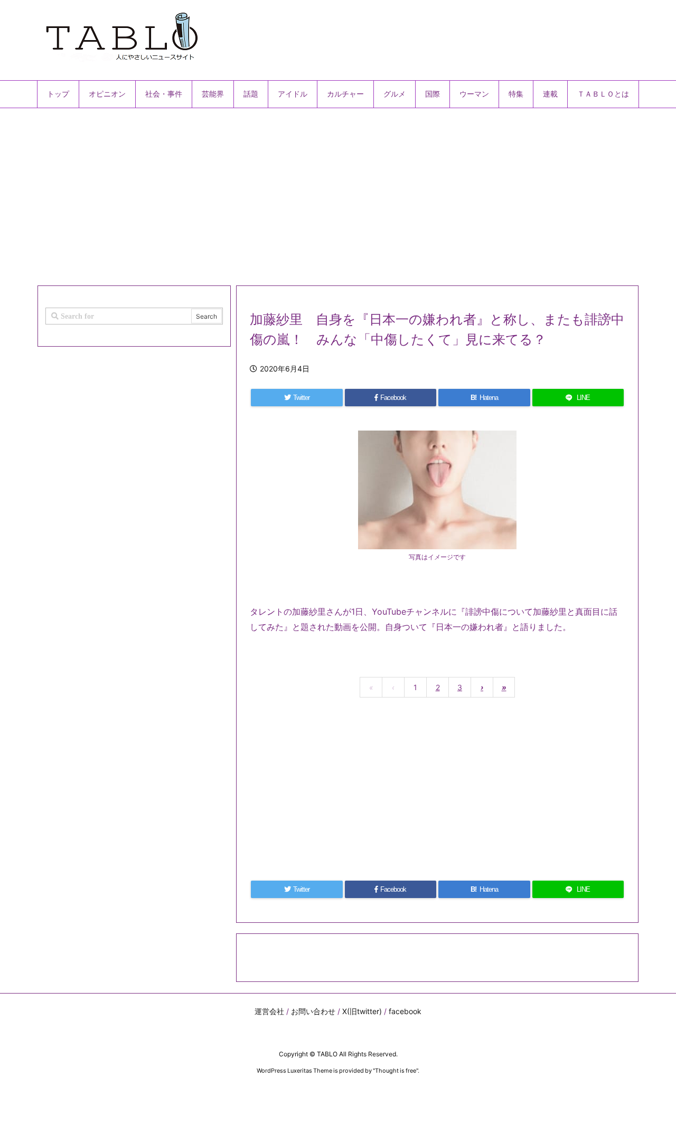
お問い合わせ (313, 1011)
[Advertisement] (338, 192)
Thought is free (395, 1070)
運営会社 (269, 1011)
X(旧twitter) (362, 1011)
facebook (405, 1011)
